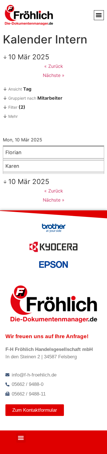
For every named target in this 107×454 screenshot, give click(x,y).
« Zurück (53, 66)
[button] (99, 15)
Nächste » (53, 75)
